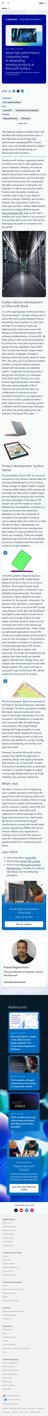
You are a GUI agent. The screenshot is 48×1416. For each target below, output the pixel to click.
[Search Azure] (8, 3)
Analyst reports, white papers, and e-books (16, 1348)
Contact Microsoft (14, 1408)
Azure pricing (7, 1260)
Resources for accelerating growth (13, 1289)
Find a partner (7, 1319)
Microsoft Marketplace (9, 1315)
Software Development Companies (13, 1311)
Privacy (24, 1408)
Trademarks (40, 1408)
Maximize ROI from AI (9, 1275)
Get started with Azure (9, 1226)
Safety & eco (6, 1412)
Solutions (6, 1285)
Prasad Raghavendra (13, 72)
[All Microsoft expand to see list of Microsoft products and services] (3, 3)
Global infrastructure (9, 1230)
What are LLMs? (7, 1381)
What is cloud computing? (11, 1363)
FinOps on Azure (8, 1271)
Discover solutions (24, 924)
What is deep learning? (10, 1374)
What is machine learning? (11, 1370)
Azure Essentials (7, 1241)
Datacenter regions (8, 1234)
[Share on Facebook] (13, 91)
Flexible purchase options (10, 1267)
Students (5, 1341)
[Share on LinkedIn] (22, 91)
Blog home (12, 19)
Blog (4, 1333)
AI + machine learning (12, 102)
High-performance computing (27, 110)
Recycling (14, 1412)
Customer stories (8, 1245)
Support (5, 1297)
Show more (22, 123)
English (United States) (13, 1396)
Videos (5, 1352)
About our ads (23, 1412)
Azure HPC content (30, 861)
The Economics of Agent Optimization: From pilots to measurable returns (23, 1083)
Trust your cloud (8, 1238)
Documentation (7, 1329)
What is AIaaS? (7, 1378)
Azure (4, 8)
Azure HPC (7, 110)
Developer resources (9, 1337)
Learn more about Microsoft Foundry (24, 1188)
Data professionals (10, 118)
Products (5, 1256)
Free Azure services (8, 1263)
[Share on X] (18, 91)
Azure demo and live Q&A (10, 1300)
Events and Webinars (9, 1344)
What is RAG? (7, 1389)
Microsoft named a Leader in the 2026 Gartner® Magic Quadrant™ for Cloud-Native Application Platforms (23, 1042)
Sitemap (5, 1408)
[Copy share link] (9, 91)
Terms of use (31, 1408)
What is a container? (9, 1385)
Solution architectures (9, 1293)
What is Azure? (7, 1223)
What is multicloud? (9, 1366)
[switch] (46, 3)
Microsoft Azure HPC (12, 213)
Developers (26, 118)
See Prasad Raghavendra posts (15, 982)
